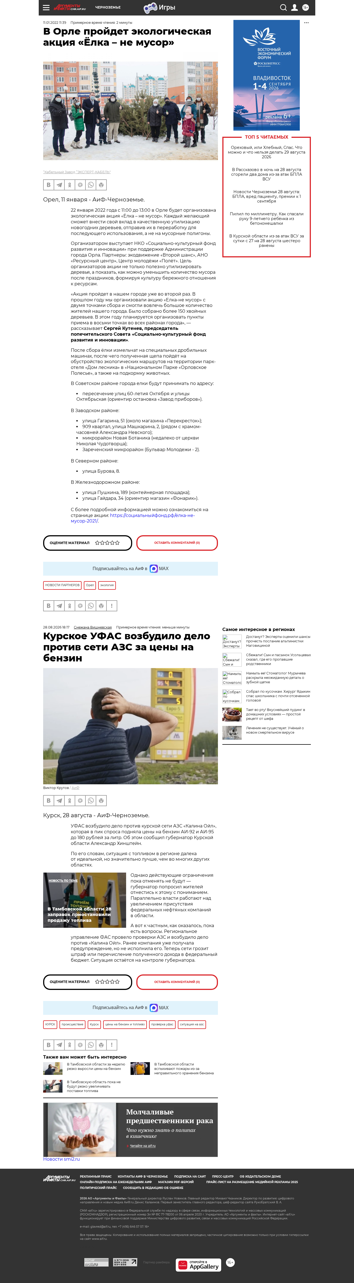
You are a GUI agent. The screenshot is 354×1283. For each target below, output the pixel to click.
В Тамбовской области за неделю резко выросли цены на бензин (96, 1066)
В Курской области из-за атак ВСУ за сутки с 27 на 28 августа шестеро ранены (266, 241)
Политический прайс (98, 1188)
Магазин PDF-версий (176, 1182)
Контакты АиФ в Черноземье (143, 1176)
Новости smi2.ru (61, 1159)
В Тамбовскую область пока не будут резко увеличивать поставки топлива (94, 1086)
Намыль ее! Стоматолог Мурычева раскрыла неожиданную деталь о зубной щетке (276, 677)
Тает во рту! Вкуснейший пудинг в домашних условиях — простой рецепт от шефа (275, 714)
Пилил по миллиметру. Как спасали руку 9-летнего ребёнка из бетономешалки (267, 219)
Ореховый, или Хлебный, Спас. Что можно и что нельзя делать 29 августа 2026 (266, 152)
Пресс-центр (222, 1176)
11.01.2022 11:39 (54, 22)
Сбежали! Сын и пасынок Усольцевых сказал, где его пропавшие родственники (278, 659)
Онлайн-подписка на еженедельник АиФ (116, 1182)
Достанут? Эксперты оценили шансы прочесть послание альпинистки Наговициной (278, 641)
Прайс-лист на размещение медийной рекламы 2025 (252, 1182)
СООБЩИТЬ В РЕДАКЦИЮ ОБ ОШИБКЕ (153, 1188)
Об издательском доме (260, 1176)
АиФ (75, 788)
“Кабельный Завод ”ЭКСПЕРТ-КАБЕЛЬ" (77, 172)
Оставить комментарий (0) (177, 543)
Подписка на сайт (190, 1176)
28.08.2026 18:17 (56, 627)
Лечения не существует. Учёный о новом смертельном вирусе (275, 730)
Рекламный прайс (95, 1176)
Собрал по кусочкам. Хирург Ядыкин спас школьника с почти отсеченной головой (278, 695)
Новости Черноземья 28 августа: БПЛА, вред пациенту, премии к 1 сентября (266, 197)
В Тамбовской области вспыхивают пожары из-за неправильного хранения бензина (184, 1068)
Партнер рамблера (156, 1262)
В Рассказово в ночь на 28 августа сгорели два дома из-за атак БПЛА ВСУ (266, 174)
